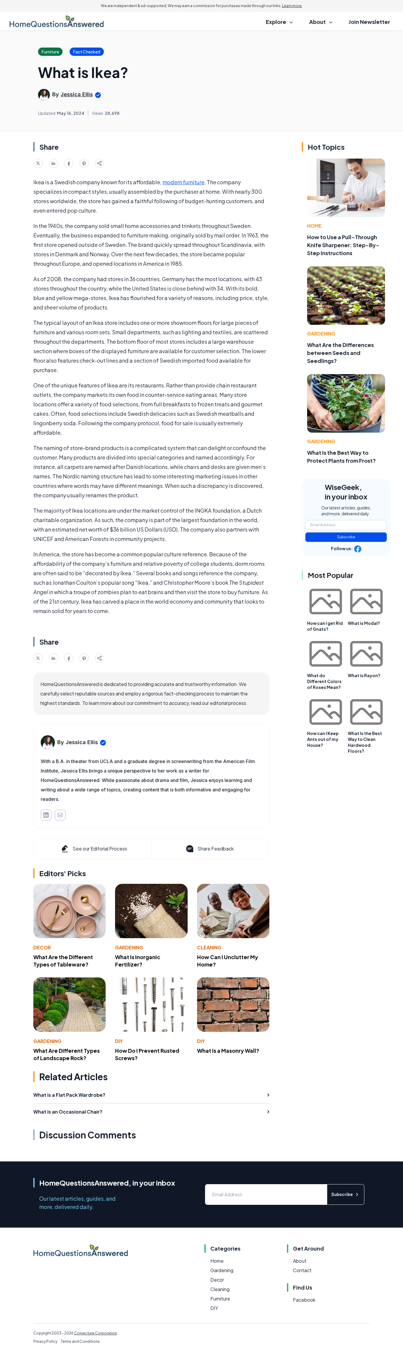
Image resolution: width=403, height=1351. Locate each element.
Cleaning (209, 947)
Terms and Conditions (80, 1341)
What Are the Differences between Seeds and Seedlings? (340, 352)
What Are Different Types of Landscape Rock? (66, 1054)
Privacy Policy (45, 1341)
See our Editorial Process (100, 848)
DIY (119, 1041)
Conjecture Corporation (95, 1333)
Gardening (129, 947)
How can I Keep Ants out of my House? (323, 739)
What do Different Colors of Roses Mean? (324, 681)
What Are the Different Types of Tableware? (63, 961)
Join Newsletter (369, 21)
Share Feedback (215, 848)
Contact (302, 1270)
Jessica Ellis (76, 94)
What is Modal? (364, 623)
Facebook (304, 1300)
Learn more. (292, 6)
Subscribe (346, 537)
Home (314, 226)
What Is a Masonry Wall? (228, 1050)
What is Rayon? (364, 675)
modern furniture (183, 182)
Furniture (220, 1298)
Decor (42, 947)
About (300, 1261)
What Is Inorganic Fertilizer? (137, 961)
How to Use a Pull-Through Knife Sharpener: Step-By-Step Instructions (343, 245)
